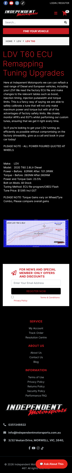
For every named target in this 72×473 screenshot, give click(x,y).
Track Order (36, 332)
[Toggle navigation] (56, 13)
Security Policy (36, 390)
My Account (36, 328)
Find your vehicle (36, 31)
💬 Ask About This (52, 463)
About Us (36, 352)
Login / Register (59, 3)
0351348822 (17, 424)
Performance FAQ (36, 395)
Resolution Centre (36, 337)
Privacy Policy (20, 300)
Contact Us (36, 357)
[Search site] (65, 22)
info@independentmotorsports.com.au (34, 432)
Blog (36, 361)
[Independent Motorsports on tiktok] (23, 3)
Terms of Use (36, 377)
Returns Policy (36, 386)
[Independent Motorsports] (21, 13)
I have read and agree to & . (35, 299)
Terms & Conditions (50, 297)
